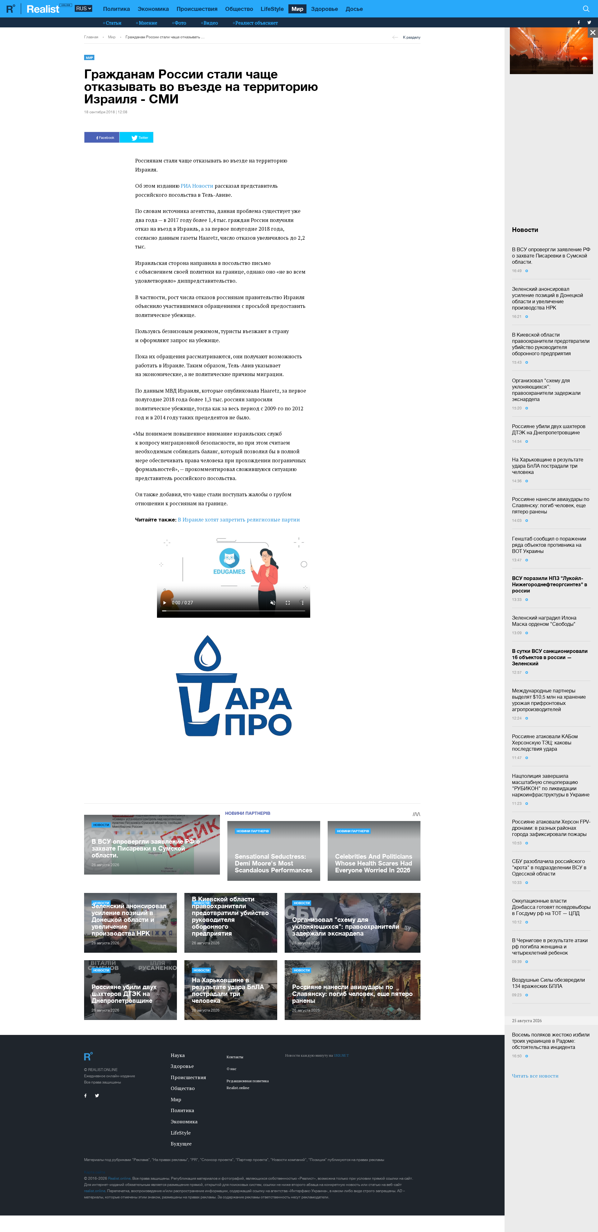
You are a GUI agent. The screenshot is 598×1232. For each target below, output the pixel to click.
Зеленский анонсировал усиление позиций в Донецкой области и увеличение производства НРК (547, 298)
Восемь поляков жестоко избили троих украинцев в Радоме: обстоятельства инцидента (551, 1041)
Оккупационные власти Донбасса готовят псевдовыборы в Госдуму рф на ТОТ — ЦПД (551, 907)
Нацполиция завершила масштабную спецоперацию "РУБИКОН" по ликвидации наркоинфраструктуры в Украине (551, 785)
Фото (180, 23)
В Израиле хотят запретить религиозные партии (239, 519)
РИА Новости (197, 185)
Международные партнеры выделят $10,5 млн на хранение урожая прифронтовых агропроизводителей (549, 700)
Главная (91, 37)
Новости (101, 825)
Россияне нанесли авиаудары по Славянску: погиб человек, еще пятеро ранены (550, 505)
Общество (239, 8)
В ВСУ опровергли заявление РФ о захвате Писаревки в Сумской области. (551, 256)
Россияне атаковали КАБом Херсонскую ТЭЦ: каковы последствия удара (545, 743)
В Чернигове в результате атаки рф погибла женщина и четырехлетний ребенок (550, 946)
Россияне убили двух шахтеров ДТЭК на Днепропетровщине (549, 429)
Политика (116, 8)
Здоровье (324, 8)
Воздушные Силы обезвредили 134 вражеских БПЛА (548, 983)
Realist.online (119, 1178)
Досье (354, 8)
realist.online (94, 1191)
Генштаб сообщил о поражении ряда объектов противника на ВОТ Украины (549, 545)
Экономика (153, 8)
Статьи (113, 23)
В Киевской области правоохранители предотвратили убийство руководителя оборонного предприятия (551, 344)
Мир (297, 8)
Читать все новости (535, 1075)
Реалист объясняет (256, 23)
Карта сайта (94, 1172)
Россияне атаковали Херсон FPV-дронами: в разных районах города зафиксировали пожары (551, 828)
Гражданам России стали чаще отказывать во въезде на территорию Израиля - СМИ (165, 37)
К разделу (411, 37)
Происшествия (197, 8)
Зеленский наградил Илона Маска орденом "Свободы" (544, 621)
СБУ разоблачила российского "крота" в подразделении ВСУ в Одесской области (549, 867)
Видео (211, 23)
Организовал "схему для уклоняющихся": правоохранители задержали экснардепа (546, 390)
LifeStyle (272, 8)
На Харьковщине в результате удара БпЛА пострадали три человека (547, 466)
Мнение (148, 23)
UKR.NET (341, 1055)
